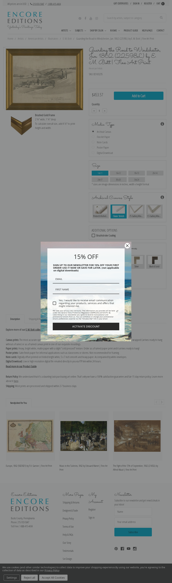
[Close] (127, 246)
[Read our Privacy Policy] (117, 311)
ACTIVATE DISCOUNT (86, 326)
